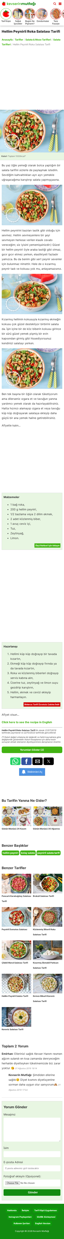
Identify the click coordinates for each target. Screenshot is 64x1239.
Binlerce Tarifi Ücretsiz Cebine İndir (42, 704)
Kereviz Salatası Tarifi (12, 1029)
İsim (6, 1148)
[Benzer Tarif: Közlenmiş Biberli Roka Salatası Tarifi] (47, 917)
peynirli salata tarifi (48, 852)
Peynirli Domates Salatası (14, 929)
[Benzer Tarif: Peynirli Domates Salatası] (16, 917)
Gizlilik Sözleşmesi (46, 1217)
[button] (60, 3)
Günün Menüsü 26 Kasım (14, 828)
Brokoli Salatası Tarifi (43, 896)
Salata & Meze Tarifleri (38, 39)
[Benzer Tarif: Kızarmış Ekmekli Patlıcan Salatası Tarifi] (47, 950)
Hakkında (12, 1210)
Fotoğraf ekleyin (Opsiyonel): (22, 1176)
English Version (42, 1223)
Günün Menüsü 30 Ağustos (46, 828)
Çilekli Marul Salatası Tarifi (15, 962)
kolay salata (28, 852)
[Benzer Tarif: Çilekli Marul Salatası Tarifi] (16, 950)
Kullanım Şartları (22, 1223)
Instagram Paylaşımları (20, 1217)
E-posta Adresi (13, 1162)
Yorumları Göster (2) (32, 749)
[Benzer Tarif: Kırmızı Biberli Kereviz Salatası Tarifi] (47, 983)
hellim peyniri (10, 852)
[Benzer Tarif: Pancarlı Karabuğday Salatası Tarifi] (16, 883)
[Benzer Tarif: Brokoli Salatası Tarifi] (47, 883)
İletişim (25, 1210)
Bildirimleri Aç (34, 771)
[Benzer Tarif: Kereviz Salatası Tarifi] (16, 1017)
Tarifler (19, 39)
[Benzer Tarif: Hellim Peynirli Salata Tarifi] (16, 983)
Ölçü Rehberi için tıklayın (47, 545)
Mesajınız (10, 1114)
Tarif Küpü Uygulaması (45, 1210)
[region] (32, 77)
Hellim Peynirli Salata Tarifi (15, 996)
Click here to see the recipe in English (27, 722)
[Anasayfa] (19, 4)
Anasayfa (7, 39)
